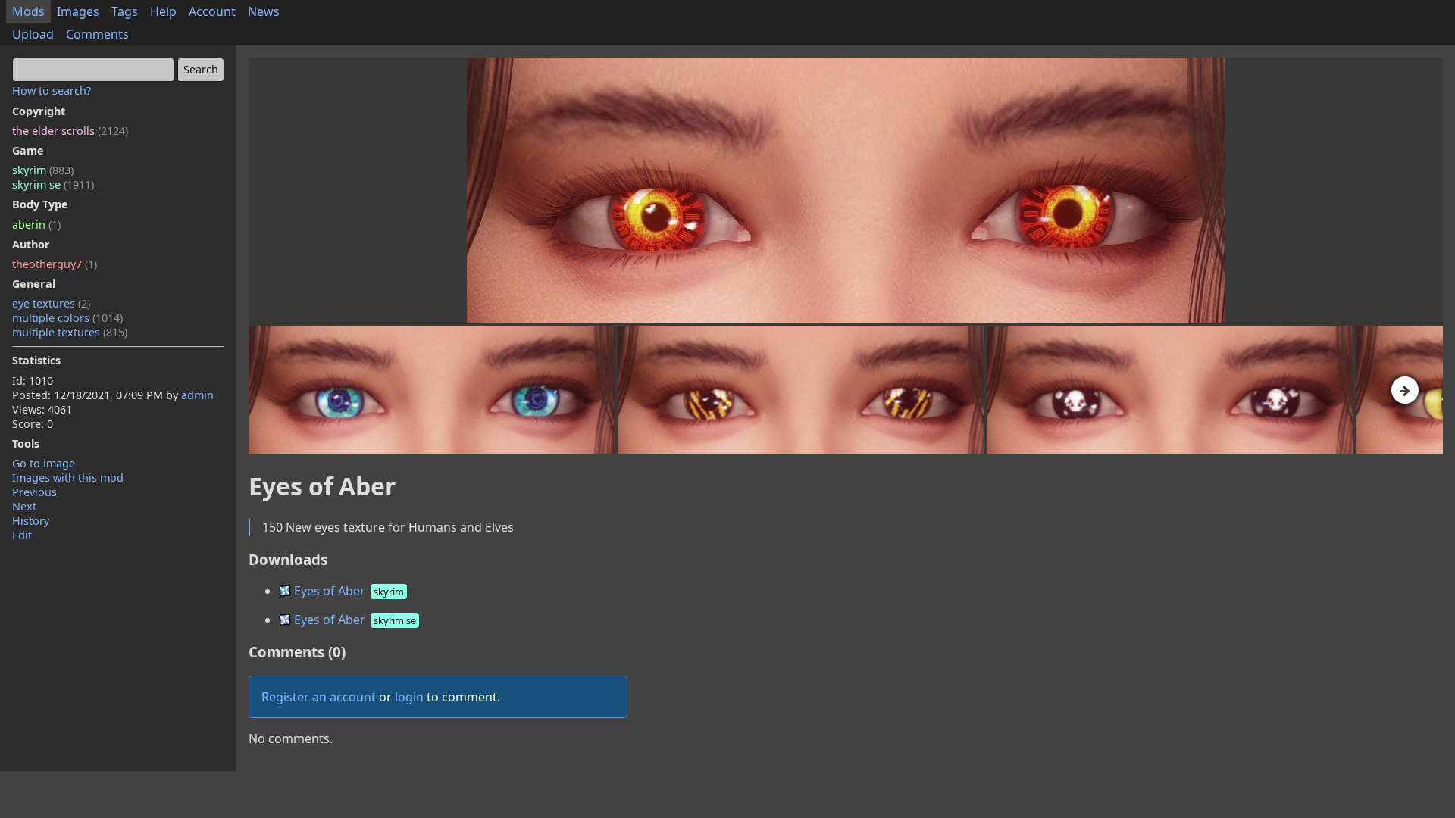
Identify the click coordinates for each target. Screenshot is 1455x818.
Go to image (43, 463)
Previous (34, 492)
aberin (36, 224)
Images (78, 11)
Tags (124, 11)
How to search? (51, 90)
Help (163, 11)
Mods (28, 11)
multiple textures (69, 332)
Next (24, 506)
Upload (33, 34)
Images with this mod (68, 477)
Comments (97, 34)
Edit (22, 535)
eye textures (51, 303)
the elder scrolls (70, 130)
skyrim (43, 170)
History (30, 521)
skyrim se (53, 184)
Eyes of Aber (347, 590)
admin (197, 395)
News (264, 11)
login (409, 696)
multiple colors (67, 318)
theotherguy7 (54, 264)
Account (212, 11)
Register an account (318, 696)
